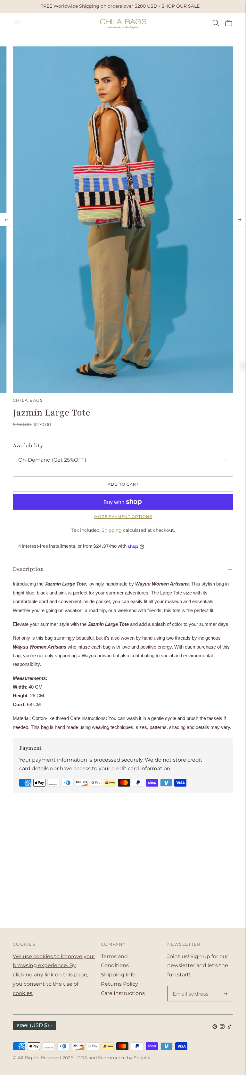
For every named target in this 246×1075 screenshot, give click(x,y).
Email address (189, 987)
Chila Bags (28, 400)
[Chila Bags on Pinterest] (214, 1027)
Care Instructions (123, 993)
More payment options (123, 516)
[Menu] (17, 23)
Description (28, 569)
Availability (28, 445)
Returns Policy (119, 984)
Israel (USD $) (32, 1025)
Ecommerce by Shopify (124, 1058)
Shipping (112, 530)
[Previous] (6, 219)
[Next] (239, 219)
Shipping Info (118, 975)
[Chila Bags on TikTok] (229, 1027)
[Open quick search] (215, 23)
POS (82, 1058)
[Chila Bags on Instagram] (222, 1027)
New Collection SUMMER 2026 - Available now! (122, 6)
